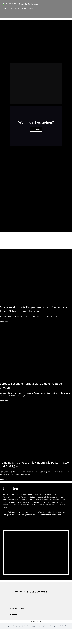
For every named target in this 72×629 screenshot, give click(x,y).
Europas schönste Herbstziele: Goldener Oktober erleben (31, 385)
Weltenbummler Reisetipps (18, 497)
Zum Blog (36, 129)
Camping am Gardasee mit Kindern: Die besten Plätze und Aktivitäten (34, 464)
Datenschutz (14, 616)
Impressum (13, 614)
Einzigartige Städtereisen (28, 4)
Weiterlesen (4, 321)
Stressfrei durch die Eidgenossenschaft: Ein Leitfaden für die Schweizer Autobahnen (34, 309)
